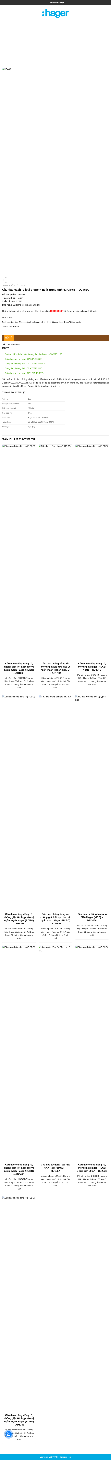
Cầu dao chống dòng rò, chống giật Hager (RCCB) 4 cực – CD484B (92, 666)
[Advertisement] (55, 43)
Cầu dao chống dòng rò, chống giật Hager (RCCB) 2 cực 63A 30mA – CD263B (92, 1167)
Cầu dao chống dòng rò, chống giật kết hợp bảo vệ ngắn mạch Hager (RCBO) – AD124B (19, 1420)
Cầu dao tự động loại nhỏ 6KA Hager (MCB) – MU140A (92, 917)
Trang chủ (7, 286)
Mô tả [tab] (8, 338)
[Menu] (3, 13)
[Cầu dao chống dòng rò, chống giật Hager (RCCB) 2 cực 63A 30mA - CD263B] (92, 1053)
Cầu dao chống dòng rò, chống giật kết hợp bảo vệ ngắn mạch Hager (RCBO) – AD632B (55, 919)
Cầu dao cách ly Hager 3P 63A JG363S (23, 359)
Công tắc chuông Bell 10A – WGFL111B (23, 368)
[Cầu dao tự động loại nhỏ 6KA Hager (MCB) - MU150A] (55, 1053)
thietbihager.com (63, 1457)
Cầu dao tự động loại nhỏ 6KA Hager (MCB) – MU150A (55, 1167)
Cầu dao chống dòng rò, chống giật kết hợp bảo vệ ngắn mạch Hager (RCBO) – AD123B (55, 668)
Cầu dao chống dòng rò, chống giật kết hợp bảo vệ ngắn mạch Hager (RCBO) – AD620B (19, 919)
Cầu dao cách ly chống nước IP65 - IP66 (35, 322)
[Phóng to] (5, 280)
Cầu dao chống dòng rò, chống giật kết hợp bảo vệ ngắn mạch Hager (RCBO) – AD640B (19, 1169)
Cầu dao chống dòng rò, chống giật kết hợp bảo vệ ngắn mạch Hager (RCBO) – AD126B (19, 668)
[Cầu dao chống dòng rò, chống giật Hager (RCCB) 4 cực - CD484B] (92, 552)
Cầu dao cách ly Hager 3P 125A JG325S (24, 373)
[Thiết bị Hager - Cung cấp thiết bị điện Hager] (55, 13)
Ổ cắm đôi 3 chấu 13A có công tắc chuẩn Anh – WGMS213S (33, 354)
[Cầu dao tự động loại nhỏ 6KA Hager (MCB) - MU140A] (92, 803)
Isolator (78, 322)
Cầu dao (20, 286)
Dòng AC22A (69, 322)
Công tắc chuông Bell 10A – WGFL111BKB (25, 364)
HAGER (16, 326)
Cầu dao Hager (57, 322)
